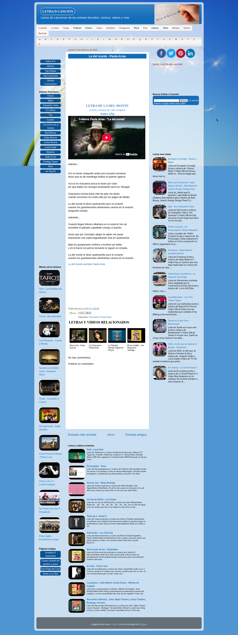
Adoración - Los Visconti (100, 533)
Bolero (187, 28)
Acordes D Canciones (50, 554)
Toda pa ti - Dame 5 (97, 516)
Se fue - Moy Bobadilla (50, 316)
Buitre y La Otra (50, 574)
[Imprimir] (72, 314)
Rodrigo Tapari (50, 162)
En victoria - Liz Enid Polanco (182, 367)
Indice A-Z (51, 61)
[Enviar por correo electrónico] (79, 313)
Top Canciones (50, 76)
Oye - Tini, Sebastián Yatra (181, 206)
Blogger (143, 624)
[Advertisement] (107, 81)
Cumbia (55, 28)
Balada (175, 28)
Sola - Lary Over (95, 449)
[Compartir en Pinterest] (90, 313)
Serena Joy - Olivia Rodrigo (101, 483)
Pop (145, 28)
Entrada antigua (136, 434)
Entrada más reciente (82, 434)
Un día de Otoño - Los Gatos (101, 499)
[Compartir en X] (84, 313)
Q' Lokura (50, 110)
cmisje (114, 624)
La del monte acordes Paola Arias (86, 264)
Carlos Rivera (50, 142)
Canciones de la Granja (51, 126)
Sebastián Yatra (50, 105)
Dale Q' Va (50, 157)
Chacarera (94, 317)
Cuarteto (42, 28)
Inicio (110, 434)
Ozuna (50, 96)
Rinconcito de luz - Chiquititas (102, 549)
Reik (50, 166)
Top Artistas (50, 71)
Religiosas (124, 28)
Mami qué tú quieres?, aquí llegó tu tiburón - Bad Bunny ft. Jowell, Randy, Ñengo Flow (182, 185)
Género (50, 66)
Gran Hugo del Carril (50, 569)
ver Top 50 (50, 171)
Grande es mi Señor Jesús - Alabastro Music (49, 371)
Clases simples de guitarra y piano (50, 562)
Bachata (42, 33)
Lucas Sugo (50, 147)
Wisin (50, 100)
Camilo (50, 120)
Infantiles (110, 28)
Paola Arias (105, 317)
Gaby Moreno (50, 137)
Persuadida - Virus (96, 466)
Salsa (99, 28)
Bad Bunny (50, 133)
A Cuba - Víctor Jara (97, 566)
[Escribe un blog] (82, 313)
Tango (66, 28)
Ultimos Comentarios (50, 82)
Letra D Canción (57, 11)
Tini (50, 115)
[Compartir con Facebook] (87, 313)
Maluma (50, 152)
